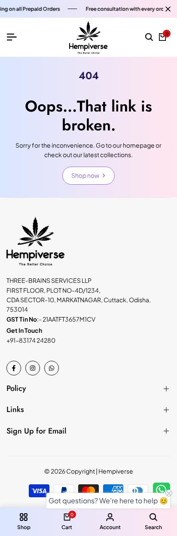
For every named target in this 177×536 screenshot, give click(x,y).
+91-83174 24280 (30, 340)
